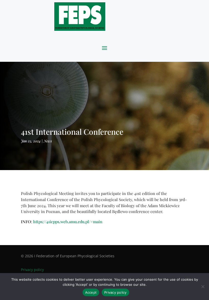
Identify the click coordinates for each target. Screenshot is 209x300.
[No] (202, 286)
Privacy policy (32, 269)
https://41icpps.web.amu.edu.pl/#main (67, 221)
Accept (91, 292)
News (48, 141)
